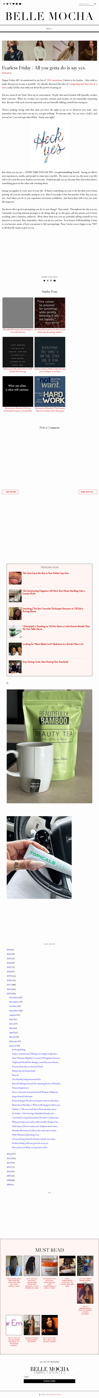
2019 (9, 975)
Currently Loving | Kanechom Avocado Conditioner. (35, 1117)
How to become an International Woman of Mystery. (35, 1092)
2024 (9, 954)
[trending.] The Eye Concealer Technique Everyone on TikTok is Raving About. (53, 610)
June (11, 1023)
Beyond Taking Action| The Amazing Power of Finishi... (36, 1083)
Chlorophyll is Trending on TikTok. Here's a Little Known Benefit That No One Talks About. (56, 628)
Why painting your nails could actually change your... (35, 1121)
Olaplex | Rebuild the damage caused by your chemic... (36, 1062)
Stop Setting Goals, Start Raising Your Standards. (46, 661)
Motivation (7, 73)
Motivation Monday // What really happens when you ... (36, 1104)
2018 (9, 980)
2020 (9, 971)
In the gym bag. (19, 1049)
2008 (9, 1180)
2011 (9, 1167)
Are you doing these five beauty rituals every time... (34, 1138)
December (14, 997)
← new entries (10, 492)
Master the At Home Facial (23, 1070)
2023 (9, 958)
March (12, 1036)
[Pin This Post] (51, 280)
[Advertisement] (49, 528)
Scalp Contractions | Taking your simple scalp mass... (35, 1053)
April (11, 1032)
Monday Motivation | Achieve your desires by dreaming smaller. (49, 330)
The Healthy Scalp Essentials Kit (26, 1079)
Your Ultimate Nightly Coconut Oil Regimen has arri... (36, 1058)
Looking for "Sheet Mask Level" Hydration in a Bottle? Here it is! (53, 644)
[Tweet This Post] (44, 280)
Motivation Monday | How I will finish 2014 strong (18, 369)
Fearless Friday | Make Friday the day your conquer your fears (49, 369)
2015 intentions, (54, 80)
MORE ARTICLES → (88, 492)
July (11, 1019)
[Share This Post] (47, 280)
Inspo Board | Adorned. (22, 1096)
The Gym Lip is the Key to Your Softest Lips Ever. (46, 573)
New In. (15, 1075)
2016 (9, 989)
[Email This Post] (55, 280)
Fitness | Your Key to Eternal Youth (27, 1066)
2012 (9, 1162)
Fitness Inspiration (20, 1087)
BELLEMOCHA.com (53, 1394)
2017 (9, 984)
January (12, 1045)
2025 (9, 949)
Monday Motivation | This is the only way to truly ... (34, 1130)
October (13, 1006)
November (14, 1001)
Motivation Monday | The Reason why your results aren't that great (50, 409)
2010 (9, 1171)
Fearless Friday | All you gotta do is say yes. (30, 1143)
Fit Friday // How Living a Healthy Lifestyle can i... (34, 1113)
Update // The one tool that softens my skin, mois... (34, 1109)
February (13, 1041)
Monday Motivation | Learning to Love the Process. (18, 330)
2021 (9, 967)
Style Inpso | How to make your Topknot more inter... (35, 1126)
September (14, 1010)
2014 (9, 1153)
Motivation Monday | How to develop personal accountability (18, 409)
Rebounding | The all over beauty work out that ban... (36, 1100)
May (11, 1028)
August (12, 1014)
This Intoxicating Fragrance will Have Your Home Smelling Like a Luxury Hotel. (54, 592)
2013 (9, 1158)
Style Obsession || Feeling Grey (25, 1134)
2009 (9, 1175)
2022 (9, 962)
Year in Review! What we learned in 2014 (29, 1147)
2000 (9, 1184)
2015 (9, 993)
